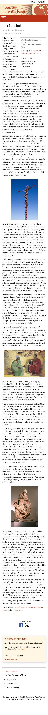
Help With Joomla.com (33, 699)
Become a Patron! (11, 659)
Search (33, 2)
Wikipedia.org (18, 610)
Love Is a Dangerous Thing (15, 675)
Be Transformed (10, 683)
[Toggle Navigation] (3, 18)
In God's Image (20, 607)
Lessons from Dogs (11, 687)
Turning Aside (10, 679)
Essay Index (21, 649)
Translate (41, 2)
